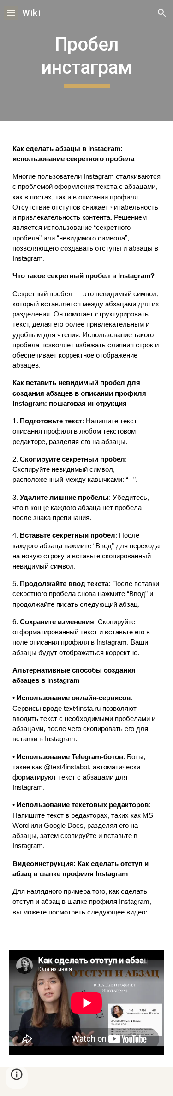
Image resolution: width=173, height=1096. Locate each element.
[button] (11, 12)
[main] (87, 60)
